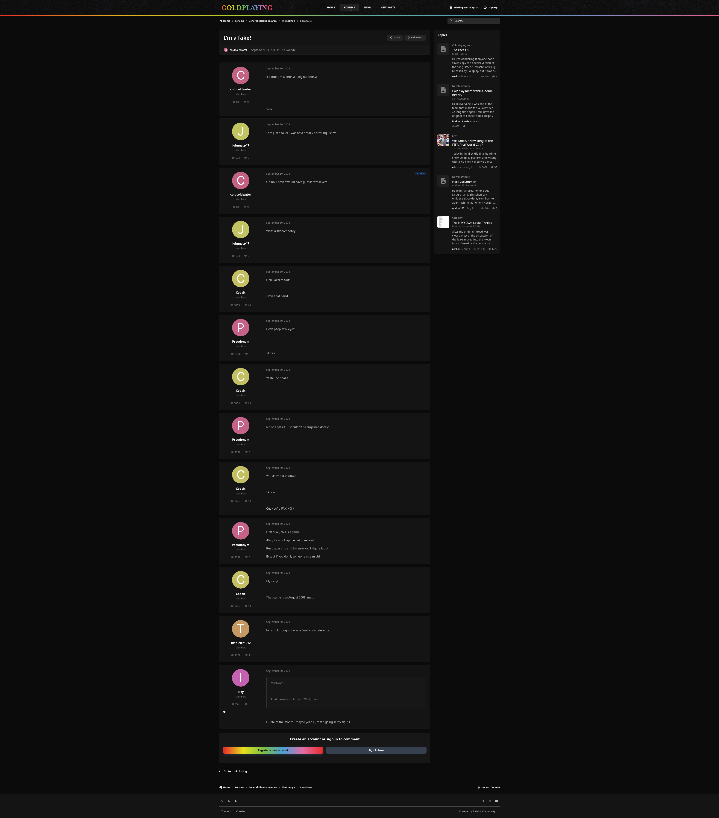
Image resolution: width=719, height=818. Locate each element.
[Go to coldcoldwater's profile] (226, 50)
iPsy (241, 692)
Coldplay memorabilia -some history (472, 93)
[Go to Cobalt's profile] (241, 278)
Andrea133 (458, 185)
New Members (461, 86)
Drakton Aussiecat (462, 121)
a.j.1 (454, 98)
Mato (455, 53)
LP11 (455, 136)
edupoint (457, 167)
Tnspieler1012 (241, 643)
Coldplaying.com (462, 45)
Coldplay (457, 217)
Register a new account (273, 750)
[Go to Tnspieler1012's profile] (241, 629)
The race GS (460, 50)
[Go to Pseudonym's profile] (241, 327)
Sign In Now (376, 750)
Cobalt (240, 293)
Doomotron (458, 226)
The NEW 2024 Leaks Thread (472, 222)
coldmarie (457, 76)
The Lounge (287, 50)
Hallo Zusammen (464, 181)
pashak (456, 249)
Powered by (477, 811)
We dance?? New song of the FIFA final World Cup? (472, 142)
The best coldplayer (463, 148)
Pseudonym (240, 342)
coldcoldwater (238, 50)
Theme (226, 811)
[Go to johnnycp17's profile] (241, 131)
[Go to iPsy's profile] (241, 678)
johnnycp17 (240, 145)
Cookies (240, 811)
